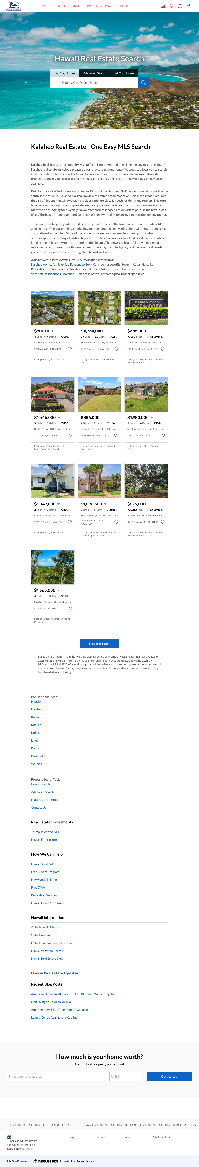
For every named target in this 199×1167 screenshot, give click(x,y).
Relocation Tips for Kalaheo (49, 269)
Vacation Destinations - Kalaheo (52, 274)
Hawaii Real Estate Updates (55, 973)
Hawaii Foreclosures (44, 839)
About (129, 1137)
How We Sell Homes (44, 879)
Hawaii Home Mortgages (47, 903)
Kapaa (35, 717)
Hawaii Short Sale (42, 864)
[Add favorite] (69, 349)
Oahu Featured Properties (21, 1124)
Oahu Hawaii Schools (45, 927)
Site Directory (161, 1137)
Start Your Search (99, 643)
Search (101, 1137)
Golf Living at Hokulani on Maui (52, 1002)
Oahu (61, 6)
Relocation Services (44, 895)
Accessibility (67, 1161)
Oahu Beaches (40, 935)
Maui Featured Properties (61, 1124)
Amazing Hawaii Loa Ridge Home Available (59, 1009)
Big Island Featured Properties (147, 1124)
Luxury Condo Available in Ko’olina (54, 1017)
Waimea (36, 764)
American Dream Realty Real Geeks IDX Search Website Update (73, 994)
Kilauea (36, 725)
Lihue (34, 740)
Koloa (35, 732)
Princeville (38, 756)
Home (45, 6)
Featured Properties (44, 799)
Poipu (35, 748)
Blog (71, 1137)
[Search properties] (143, 82)
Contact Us (38, 807)
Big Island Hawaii (99, 6)
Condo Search (40, 784)
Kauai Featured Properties (103, 1124)
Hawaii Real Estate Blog (47, 958)
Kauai (124, 6)
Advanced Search (42, 792)
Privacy (90, 1161)
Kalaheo (36, 709)
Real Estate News (185, 1124)
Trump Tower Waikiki (45, 832)
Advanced (94, 73)
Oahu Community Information (51, 943)
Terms (80, 1161)
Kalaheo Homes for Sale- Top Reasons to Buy (61, 264)
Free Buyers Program (45, 872)
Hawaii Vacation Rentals (47, 950)
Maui (75, 6)
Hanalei (36, 701)
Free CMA (38, 887)
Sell (124, 73)
